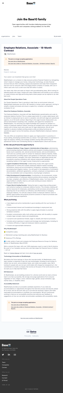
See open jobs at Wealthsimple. (16, 61)
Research (5, 375)
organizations (5, 36)
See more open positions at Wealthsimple (31, 318)
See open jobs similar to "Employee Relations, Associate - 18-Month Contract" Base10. (31, 63)
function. (6, 133)
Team (3, 362)
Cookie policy (35, 336)
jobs (13, 36)
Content (4, 378)
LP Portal (4, 380)
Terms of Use (6, 384)
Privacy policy (27, 336)
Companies (5, 365)
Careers (4, 367)
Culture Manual (14, 253)
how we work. (37, 253)
